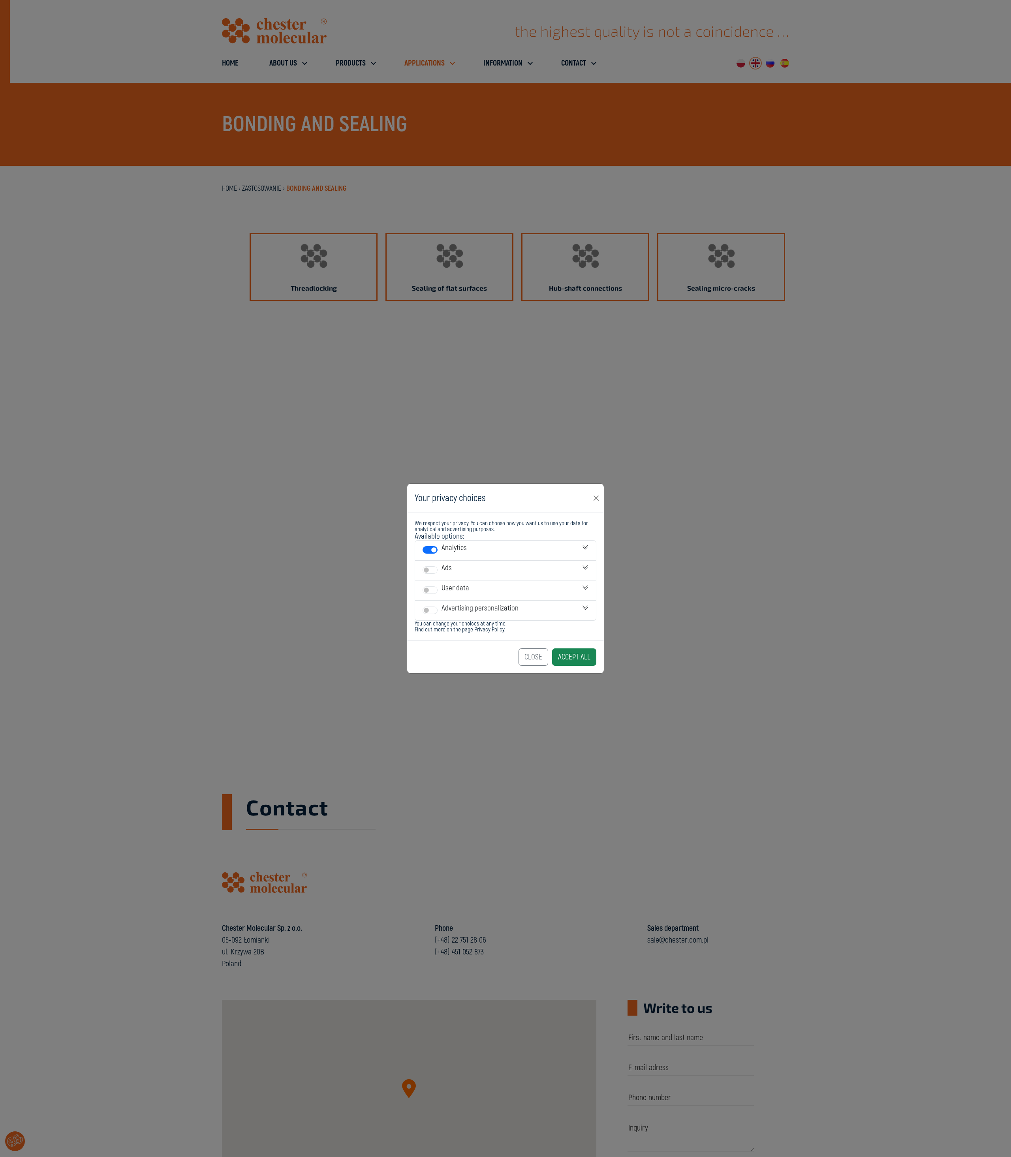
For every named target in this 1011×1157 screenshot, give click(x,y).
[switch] (430, 550)
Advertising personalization (480, 608)
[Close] (596, 498)
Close (533, 657)
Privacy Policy (489, 629)
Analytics (454, 547)
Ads (447, 568)
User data (455, 588)
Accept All (574, 657)
